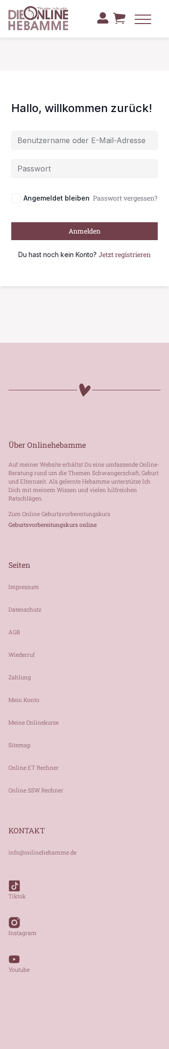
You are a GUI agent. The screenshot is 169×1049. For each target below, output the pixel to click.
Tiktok (17, 896)
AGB (14, 632)
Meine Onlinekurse (33, 722)
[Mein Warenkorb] (119, 23)
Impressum (23, 586)
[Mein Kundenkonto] (102, 18)
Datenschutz (24, 609)
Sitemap (19, 745)
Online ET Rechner (33, 767)
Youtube (19, 969)
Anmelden (84, 230)
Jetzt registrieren (125, 254)
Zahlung (19, 677)
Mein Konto (23, 699)
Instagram (22, 932)
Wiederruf (21, 654)
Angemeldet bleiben (56, 198)
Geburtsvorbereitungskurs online (52, 524)
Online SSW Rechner (35, 790)
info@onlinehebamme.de (42, 852)
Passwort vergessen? (125, 198)
